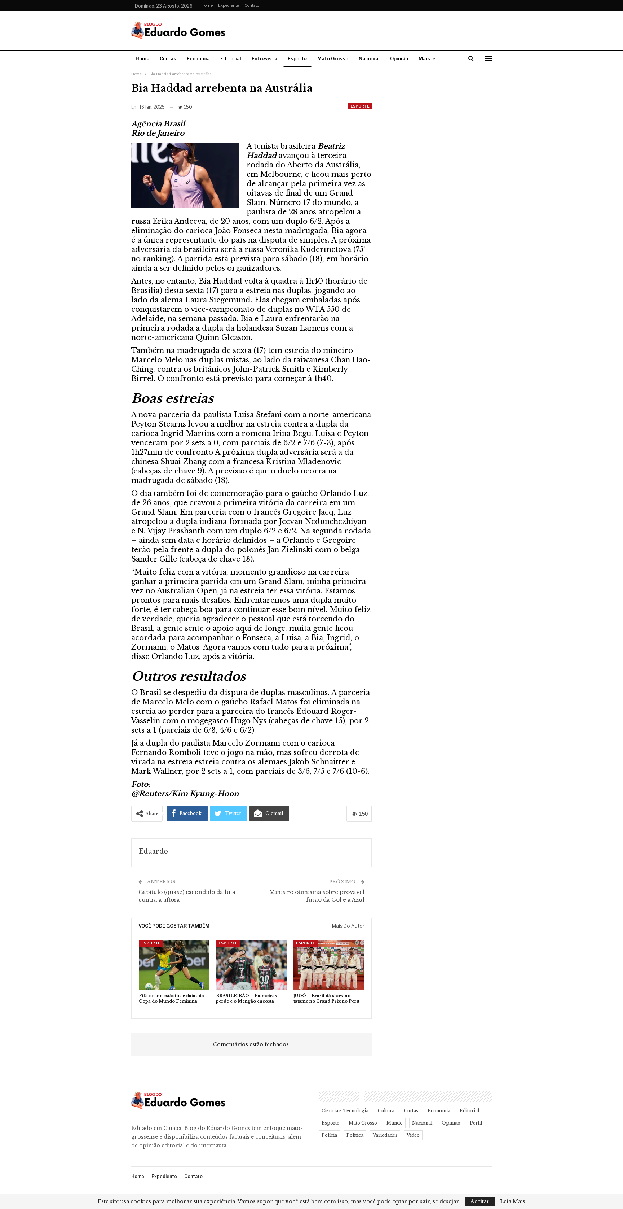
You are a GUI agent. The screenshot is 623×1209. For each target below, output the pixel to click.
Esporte (297, 58)
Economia (198, 58)
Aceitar (480, 1201)
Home (207, 5)
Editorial (230, 58)
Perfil (476, 1123)
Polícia (329, 1135)
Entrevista (264, 58)
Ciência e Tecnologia (345, 1110)
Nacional (369, 58)
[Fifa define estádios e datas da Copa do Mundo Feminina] (174, 964)
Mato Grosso (332, 58)
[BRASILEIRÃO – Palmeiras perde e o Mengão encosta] (251, 964)
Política (354, 1135)
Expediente (228, 5)
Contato (251, 5)
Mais (424, 58)
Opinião (399, 58)
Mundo (394, 1123)
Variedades (385, 1135)
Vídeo (413, 1135)
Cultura (386, 1110)
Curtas (168, 58)
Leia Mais (512, 1201)
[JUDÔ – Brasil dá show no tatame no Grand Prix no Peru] (328, 964)
